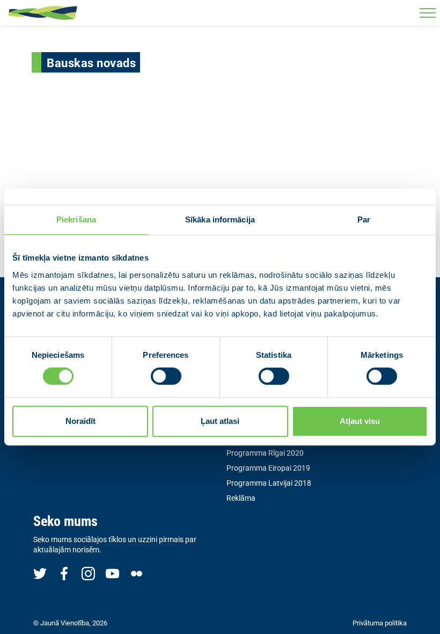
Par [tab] (363, 219)
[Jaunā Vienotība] (42, 13)
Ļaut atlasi (220, 421)
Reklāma (240, 498)
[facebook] (64, 573)
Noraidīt (80, 421)
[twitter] (40, 573)
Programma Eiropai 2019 (268, 468)
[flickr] (136, 573)
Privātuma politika (380, 623)
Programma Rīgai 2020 (265, 453)
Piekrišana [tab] (76, 219)
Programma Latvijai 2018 (268, 483)
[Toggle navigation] (427, 12)
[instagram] (88, 573)
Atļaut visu (360, 421)
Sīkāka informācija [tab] (220, 219)
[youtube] (112, 573)
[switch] (166, 376)
